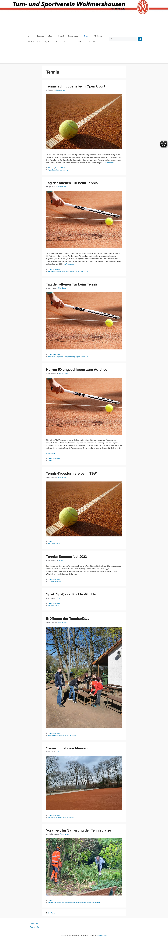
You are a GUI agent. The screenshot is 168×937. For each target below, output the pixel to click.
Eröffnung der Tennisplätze (67, 618)
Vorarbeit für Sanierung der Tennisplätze (78, 830)
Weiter (54, 913)
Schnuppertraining (62, 170)
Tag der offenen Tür (82, 271)
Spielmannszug (73, 36)
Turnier (58, 544)
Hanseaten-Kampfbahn (55, 271)
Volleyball (31, 42)
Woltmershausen (68, 817)
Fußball (50, 36)
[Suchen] (140, 39)
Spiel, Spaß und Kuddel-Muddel (71, 594)
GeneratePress (102, 935)
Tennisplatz (59, 817)
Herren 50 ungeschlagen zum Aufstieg (76, 369)
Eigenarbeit (60, 902)
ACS (29, 36)
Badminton (40, 36)
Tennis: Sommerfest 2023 (66, 556)
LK (49, 544)
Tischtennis (98, 36)
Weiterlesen (109, 162)
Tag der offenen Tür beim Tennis (72, 182)
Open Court (52, 170)
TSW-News (63, 168)
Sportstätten (93, 42)
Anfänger (51, 605)
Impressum (34, 923)
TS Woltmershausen (54, 581)
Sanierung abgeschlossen (67, 748)
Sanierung (51, 817)
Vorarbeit (97, 902)
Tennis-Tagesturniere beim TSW (71, 473)
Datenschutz (34, 927)
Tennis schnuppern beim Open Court (75, 86)
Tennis (86, 36)
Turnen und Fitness (62, 42)
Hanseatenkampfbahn (72, 902)
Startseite (51, 168)
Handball (61, 36)
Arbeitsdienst (52, 902)
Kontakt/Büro (78, 42)
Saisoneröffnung (53, 735)
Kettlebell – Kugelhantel (44, 42)
